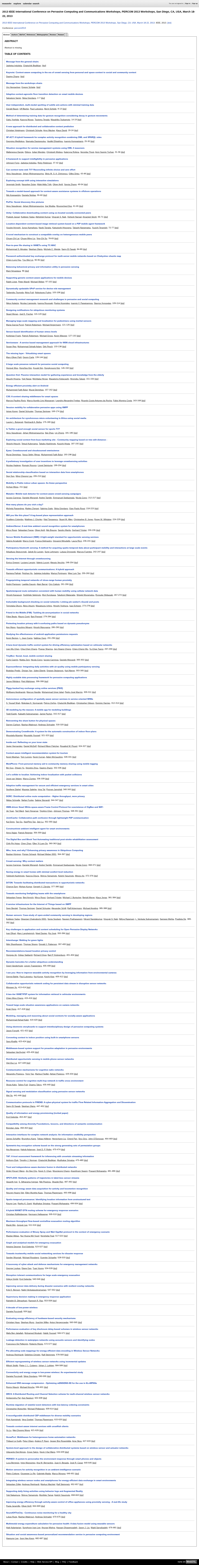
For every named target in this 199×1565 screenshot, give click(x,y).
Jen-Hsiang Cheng (62, 649)
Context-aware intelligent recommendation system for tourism (37, 753)
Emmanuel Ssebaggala (63, 498)
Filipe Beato (11, 616)
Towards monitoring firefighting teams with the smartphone (35, 893)
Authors (15, 35)
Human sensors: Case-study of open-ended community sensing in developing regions (49, 915)
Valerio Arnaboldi (14, 541)
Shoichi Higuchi (13, 443)
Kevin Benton (12, 638)
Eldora (28, 152)
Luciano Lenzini (28, 562)
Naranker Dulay (29, 184)
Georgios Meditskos (15, 141)
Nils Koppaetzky (13, 195)
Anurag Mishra (48, 1527)
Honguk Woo (12, 368)
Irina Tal (41, 789)
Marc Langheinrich (25, 933)
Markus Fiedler (42, 1074)
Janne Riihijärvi (13, 681)
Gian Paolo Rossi (77, 508)
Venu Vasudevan (14, 173)
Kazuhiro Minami (24, 627)
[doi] (169, 23)
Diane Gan (26, 1268)
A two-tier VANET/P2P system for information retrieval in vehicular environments (46, 994)
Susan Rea (11, 346)
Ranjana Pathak (13, 573)
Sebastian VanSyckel (15, 1052)
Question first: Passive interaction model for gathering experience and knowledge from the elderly (55, 375)
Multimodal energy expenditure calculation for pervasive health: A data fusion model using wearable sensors (60, 1523)
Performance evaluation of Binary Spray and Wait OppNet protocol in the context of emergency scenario (58, 1232)
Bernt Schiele (50, 109)
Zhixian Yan (27, 670)
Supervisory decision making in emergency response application (38, 1297)
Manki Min (11, 1225)
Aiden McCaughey (54, 757)
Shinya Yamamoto (48, 876)
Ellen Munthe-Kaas (34, 1193)
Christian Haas (13, 1322)
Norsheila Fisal (47, 1236)
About (6, 1562)
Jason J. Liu (84, 1527)
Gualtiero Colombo (14, 519)
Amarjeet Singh (90, 217)
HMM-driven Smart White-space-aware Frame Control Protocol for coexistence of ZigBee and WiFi (54, 807)
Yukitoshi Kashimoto (15, 876)
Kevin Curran (39, 757)
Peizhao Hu (27, 573)
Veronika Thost (87, 152)
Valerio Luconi (42, 562)
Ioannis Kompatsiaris (73, 141)
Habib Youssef (49, 1333)
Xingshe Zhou (31, 768)
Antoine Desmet (13, 1246)
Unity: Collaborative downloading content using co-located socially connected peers (48, 213)
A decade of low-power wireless (22, 1307)
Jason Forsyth (12, 1030)
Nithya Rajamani (126, 919)
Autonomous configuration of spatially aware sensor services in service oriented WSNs (49, 699)
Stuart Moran (12, 314)
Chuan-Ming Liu (28, 238)
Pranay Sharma (45, 649)
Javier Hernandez (14, 746)
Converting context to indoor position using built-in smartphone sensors (42, 1037)
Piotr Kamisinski (13, 1419)
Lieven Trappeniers (33, 966)
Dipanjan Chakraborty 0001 (33, 919)
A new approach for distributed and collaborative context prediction (40, 126)
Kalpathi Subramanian (28, 714)
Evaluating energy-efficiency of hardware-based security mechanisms (41, 1318)
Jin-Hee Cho (31, 1171)
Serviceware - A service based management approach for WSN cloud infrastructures (47, 342)
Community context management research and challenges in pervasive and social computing (52, 299)
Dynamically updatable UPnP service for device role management (38, 288)
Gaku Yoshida (12, 119)
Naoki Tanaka (45, 227)
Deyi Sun (10, 476)
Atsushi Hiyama (13, 379)
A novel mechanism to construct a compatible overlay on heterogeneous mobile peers (49, 234)
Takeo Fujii (23, 1084)
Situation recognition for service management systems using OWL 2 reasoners (45, 148)
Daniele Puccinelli (14, 1311)
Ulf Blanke (24, 109)
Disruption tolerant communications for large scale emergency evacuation (43, 1275)
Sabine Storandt (42, 800)
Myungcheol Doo (64, 206)
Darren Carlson (13, 724)
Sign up (195, 3)
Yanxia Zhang (70, 184)
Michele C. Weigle (52, 249)
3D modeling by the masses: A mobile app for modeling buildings (38, 710)
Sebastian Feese (26, 530)
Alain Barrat (42, 584)
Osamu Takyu (35, 1084)
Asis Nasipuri (28, 1398)
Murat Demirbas (36, 390)
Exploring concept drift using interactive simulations (32, 180)
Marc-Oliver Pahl (14, 357)
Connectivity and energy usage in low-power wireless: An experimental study (44, 1372)
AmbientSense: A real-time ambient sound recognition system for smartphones (45, 526)
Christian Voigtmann (15, 130)
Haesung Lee (12, 1538)
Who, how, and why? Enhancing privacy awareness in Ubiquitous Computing (44, 850)
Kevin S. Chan (44, 1171)
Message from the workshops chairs (24, 83)
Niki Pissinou (45, 1182)
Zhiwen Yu (19, 768)
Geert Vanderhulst (14, 966)
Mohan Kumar (25, 886)
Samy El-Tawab (68, 249)
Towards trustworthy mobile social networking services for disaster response (44, 1253)
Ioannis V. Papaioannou (82, 303)
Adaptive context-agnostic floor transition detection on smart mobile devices (44, 94)
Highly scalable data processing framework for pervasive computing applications (46, 677)
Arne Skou (77, 1441)
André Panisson (13, 584)
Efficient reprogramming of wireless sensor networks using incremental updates (46, 1361)
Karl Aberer (70, 670)
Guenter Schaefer (48, 1257)
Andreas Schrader (46, 724)
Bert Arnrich (28, 897)
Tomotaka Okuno (14, 606)
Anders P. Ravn (42, 1441)
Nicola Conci (81, 498)
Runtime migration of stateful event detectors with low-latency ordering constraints (47, 1405)
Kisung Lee (11, 1203)
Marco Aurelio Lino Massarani (40, 400)
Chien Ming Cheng (14, 998)
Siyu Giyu (82, 1139)
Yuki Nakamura (13, 1495)
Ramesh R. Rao (35, 1300)
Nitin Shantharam (14, 944)
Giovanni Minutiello (61, 541)
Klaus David (61, 130)
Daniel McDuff (30, 746)
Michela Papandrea (15, 508)
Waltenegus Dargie (15, 152)
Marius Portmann (59, 573)
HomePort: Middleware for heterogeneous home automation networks (40, 1437)
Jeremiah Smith (13, 184)
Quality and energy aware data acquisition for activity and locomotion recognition (47, 1188)
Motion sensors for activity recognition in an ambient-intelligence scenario (43, 1469)
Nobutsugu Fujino (43, 292)
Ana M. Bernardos (44, 1463)
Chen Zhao (26, 843)
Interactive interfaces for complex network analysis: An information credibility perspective (51, 1134)
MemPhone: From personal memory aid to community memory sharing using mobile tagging (52, 764)
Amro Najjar (11, 833)
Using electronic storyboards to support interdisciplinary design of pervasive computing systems (54, 1027)
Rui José (52, 933)
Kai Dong (10, 822)
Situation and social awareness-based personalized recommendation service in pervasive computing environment (63, 1534)
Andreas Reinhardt (14, 1355)
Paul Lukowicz (36, 109)
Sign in (187, 3)
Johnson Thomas (61, 811)
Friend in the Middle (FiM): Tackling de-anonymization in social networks (42, 612)
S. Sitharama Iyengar (28, 1182)
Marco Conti (28, 541)
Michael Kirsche (27, 1387)
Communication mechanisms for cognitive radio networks (35, 1070)
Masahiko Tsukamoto (60, 119)
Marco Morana (59, 1473)
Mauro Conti (24, 616)
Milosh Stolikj (12, 1365)
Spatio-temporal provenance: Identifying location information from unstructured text (48, 1199)
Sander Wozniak (13, 1257)
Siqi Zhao (49, 433)
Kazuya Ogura (32, 876)
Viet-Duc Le (11, 1063)
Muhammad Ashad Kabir (17, 1020)
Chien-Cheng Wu (80, 649)
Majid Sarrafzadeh (99, 1527)
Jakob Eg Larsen (35, 552)
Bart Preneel (36, 616)
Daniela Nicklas (29, 195)
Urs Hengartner (13, 87)
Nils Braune (51, 530)
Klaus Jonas (101, 897)
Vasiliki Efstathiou (55, 141)
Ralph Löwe (11, 282)
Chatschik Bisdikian (32, 65)
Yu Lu (8, 1430)
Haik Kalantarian (13, 1527)
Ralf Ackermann (74, 908)
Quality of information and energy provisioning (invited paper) (37, 1113)
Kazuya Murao (27, 119)
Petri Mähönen (28, 681)
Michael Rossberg (30, 1257)
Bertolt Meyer (88, 897)
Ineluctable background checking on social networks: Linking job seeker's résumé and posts (52, 602)
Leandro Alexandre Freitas (68, 400)
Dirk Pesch (48, 346)
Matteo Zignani (32, 508)
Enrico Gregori (13, 562)
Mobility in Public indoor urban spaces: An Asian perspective (36, 483)
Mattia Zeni (24, 660)
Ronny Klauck (12, 1387)
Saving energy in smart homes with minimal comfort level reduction (39, 872)
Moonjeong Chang (61, 1171)
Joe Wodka (50, 206)
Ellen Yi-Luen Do (40, 843)
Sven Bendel (12, 908)
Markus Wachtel (47, 1484)
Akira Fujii (29, 292)
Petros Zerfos (50, 703)
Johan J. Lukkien (46, 1365)
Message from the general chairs (22, 61)
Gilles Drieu (74, 173)
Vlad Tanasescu (50, 519)
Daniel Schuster (26, 411)
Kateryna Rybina (71, 152)
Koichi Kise (49, 976)
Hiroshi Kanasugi (14, 595)
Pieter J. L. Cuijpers (28, 1365)
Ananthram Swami (79, 1171)
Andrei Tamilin (45, 498)
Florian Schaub (29, 854)
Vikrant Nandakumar (92, 919)
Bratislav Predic (13, 670)
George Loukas (13, 1268)
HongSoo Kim (25, 368)
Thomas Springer (42, 411)
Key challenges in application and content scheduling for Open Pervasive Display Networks (52, 929)
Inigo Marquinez (28, 1463)
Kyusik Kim (38, 368)
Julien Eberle (39, 670)
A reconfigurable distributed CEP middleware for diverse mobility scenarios (43, 1415)
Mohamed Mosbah (33, 1333)
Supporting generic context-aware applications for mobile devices (39, 278)
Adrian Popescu (57, 1074)
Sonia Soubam (54, 919)
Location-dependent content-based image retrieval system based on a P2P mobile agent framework (55, 224)
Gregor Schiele (28, 87)
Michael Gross (46, 336)
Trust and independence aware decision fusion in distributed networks (41, 1167)
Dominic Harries (102, 703)
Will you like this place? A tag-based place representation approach (39, 515)
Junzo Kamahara (29, 227)
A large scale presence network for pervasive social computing (37, 364)
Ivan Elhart (11, 933)
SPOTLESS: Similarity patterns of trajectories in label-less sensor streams (42, 1178)
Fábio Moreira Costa (122, 400)
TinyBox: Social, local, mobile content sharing (29, 656)
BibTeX (22, 35)
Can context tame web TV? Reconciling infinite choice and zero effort (40, 170)
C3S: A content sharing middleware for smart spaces (32, 396)
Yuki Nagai (26, 379)
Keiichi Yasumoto (66, 876)
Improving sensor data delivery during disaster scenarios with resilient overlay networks (50, 1286)
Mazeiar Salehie (29, 789)
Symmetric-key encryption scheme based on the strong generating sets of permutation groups (53, 1145)
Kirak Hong (11, 1009)
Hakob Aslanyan (28, 1149)
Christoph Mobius (54, 152)
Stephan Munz (27, 1322)
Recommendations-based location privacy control (31, 951)
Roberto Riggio (36, 1344)
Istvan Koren (12, 411)
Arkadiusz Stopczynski (16, 552)
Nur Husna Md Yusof (29, 1236)
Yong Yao (29, 1074)
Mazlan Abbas (12, 1236)
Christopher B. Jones (83, 519)
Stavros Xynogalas (102, 303)
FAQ (64, 1562)
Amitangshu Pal (13, 1398)
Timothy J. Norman (28, 1160)
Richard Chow (40, 955)
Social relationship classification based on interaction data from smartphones (45, 472)
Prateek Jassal (13, 217)
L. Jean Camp (26, 638)
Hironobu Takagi (77, 379)
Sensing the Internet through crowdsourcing (28, 558)
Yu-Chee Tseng (96, 649)
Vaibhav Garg (40, 638)
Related (61, 35)
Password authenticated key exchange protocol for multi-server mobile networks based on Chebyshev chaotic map (63, 256)
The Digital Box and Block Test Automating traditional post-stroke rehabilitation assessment (52, 839)
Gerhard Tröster (79, 530)
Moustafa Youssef (32, 735)
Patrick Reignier (25, 833)
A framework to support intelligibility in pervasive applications (37, 159)
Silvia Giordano (29, 98)
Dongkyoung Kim (52, 368)
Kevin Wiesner (60, 336)
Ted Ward (19, 811)
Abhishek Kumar (43, 217)
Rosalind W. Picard (68, 746)
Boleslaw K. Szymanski (32, 703)
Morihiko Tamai (46, 1495)
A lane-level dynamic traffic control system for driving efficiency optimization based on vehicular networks (59, 645)
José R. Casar (76, 1463)
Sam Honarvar (31, 811)
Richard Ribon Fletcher (48, 746)
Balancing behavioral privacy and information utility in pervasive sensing (42, 267)
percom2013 (20, 28)
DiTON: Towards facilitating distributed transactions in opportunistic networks (45, 882)
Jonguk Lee (22, 1225)
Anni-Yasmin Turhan (104, 152)
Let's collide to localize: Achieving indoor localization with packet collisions (44, 774)
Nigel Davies (41, 933)
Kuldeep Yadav (28, 217)
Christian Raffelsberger (16, 1214)
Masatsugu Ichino (44, 606)
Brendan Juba (12, 1128)
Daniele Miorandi (30, 498)
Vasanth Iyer (11, 1182)
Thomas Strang (30, 944)
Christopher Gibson (85, 703)
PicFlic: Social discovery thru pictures (25, 202)
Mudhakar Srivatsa (65, 1160)
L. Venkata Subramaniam (147, 919)
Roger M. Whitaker (102, 519)
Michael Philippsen (36, 1409)
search (36, 3)
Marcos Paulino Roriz (16, 400)
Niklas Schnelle (13, 800)
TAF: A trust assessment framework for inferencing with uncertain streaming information (50, 1156)
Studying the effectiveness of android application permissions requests (42, 634)
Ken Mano (11, 627)
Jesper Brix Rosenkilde (60, 1441)
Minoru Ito (79, 876)
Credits (24, 1562)
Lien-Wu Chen (12, 649)
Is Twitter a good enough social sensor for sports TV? (33, 429)
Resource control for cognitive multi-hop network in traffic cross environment (44, 1081)
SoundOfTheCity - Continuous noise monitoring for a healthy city (38, 1513)
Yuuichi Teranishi (99, 227)
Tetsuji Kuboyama (29, 443)
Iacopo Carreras (13, 498)
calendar (27, 3)
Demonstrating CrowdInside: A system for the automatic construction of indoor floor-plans (51, 731)
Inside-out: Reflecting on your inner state (26, 742)
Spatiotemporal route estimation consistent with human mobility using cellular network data (52, 591)
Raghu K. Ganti (25, 1203)
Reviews (53, 35)
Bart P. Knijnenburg (56, 955)
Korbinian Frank (13, 336)
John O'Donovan (96, 1139)
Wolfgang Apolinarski (15, 692)
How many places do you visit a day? (24, 504)
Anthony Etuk (12, 1160)
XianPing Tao (30, 822)
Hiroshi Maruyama (41, 627)
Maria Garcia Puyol (15, 325)
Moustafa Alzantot (14, 735)
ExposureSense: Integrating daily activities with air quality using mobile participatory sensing (53, 666)
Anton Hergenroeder (59, 1322)
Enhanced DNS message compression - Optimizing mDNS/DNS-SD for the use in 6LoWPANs (51, 1383)
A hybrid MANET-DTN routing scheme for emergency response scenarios (42, 1210)
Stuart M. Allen (66, 519)
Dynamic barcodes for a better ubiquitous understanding (34, 962)
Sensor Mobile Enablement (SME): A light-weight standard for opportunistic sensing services (52, 537)
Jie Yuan (10, 811)
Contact (14, 1562)
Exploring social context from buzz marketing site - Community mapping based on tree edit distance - (56, 440)
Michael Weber (37, 282)
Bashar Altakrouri (29, 724)
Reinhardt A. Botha (33, 422)
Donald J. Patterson (48, 944)
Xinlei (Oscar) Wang (15, 1171)
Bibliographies (42, 35)
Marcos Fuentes (84, 552)
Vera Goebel (27, 1419)
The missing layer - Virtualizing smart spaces (28, 353)
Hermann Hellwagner (38, 1214)
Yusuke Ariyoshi (13, 227)
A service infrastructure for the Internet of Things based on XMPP (38, 904)
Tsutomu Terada (42, 119)
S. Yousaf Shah (13, 703)
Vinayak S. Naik (59, 217)
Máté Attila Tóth (44, 184)
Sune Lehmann (52, 552)
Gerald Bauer (12, 109)
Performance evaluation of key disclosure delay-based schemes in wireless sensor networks (52, 1329)
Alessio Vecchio (57, 562)
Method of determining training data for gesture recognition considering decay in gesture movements (57, 115)
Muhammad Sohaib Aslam (29, 346)
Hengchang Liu (59, 1139)
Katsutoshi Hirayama (61, 227)
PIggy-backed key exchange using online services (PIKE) (34, 688)
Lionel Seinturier (45, 465)
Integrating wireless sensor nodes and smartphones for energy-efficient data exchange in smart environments (61, 1480)
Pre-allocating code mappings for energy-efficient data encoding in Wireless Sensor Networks (53, 1351)
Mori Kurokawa (49, 595)
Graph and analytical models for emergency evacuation (33, 1243)
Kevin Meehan (12, 757)
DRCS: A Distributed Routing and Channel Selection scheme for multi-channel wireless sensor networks (58, 1394)
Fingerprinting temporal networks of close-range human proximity (39, 580)
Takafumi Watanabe (66, 595)
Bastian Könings (13, 854)
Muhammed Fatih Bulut (17, 390)
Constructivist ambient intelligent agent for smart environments (37, 828)
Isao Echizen (75, 606)
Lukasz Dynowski (68, 552)
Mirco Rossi (11, 530)
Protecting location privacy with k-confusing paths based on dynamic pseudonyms (47, 623)
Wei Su (9, 1095)
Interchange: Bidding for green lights (24, 940)
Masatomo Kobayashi (59, 379)
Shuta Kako (11, 1084)
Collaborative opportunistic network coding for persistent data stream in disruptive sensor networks (56, 983)
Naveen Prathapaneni (72, 919)
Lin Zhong (59, 433)
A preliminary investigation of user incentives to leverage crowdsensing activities (46, 461)
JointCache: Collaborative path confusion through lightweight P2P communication (47, 818)
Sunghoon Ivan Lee (31, 1527)
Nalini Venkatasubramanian (33, 1290)
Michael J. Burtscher (72, 897)
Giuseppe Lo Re (28, 1473)
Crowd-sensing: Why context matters (24, 861)
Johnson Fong (12, 163)
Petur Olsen (28, 1441)
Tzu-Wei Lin (27, 260)
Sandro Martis (64, 530)
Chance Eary (12, 886)
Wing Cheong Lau (24, 476)
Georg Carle (28, 357)
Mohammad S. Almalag (17, 249)
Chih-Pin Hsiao (13, 843)
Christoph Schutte (34, 130)
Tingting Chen (45, 811)
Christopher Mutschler (16, 1409)
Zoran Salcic (32, 1452)
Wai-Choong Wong (21, 1430)
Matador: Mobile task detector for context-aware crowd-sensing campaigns (43, 494)
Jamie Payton (46, 714)
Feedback (73, 1562)
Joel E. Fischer (26, 314)
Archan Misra (12, 487)
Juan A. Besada (61, 1463)
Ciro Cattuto (54, 584)
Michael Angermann (52, 325)
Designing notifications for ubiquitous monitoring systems (35, 310)
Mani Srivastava (13, 271)
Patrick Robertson (33, 325)
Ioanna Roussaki (45, 303)
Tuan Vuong (38, 1268)
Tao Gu (19, 822)
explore (17, 3)
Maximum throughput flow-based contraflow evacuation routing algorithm (43, 1221)
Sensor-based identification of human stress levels (31, 331)
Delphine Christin (32, 1355)
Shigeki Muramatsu (85, 595)
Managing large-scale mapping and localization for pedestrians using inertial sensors (48, 321)
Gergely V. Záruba (41, 886)
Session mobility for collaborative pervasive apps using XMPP (37, 407)
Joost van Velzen (14, 778)
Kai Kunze (38, 976)
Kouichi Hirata (63, 443)
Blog (57, 1562)
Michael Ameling (90, 908)
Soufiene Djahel (13, 789)
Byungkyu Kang (29, 1139)
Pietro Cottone (12, 1473)
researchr (6, 3)
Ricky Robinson (45, 163)
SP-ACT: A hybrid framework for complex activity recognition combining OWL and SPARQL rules (54, 137)
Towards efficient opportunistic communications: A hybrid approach (40, 569)
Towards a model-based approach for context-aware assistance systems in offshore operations (53, 191)
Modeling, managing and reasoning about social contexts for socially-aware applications (50, 1016)
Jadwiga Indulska (14, 65)
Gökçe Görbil (12, 1279)
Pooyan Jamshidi (54, 789)
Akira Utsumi (29, 606)
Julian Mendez (38, 152)
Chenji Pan (72, 1139)
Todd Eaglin (11, 714)
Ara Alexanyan (12, 1149)
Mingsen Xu (11, 987)
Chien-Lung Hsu (13, 260)
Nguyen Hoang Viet (15, 1193)
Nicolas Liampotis (28, 303)
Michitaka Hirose (40, 379)
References (31, 35)
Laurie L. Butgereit (14, 422)
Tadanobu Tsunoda (15, 292)
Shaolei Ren (57, 1182)
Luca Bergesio (12, 1463)
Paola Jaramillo (13, 1506)
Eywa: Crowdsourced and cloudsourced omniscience (32, 450)
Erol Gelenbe (12, 1117)
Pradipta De (180, 919)
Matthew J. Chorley (33, 519)
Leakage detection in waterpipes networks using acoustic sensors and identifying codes (50, 1340)
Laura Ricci (77, 541)
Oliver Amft (58, 184)
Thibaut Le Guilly (14, 1441)
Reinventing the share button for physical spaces (31, 721)
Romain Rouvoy (29, 465)
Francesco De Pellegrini (17, 1344)
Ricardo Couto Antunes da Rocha (96, 400)
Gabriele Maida (44, 1473)
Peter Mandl (23, 282)
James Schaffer (13, 1139)
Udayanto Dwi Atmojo (16, 1452)
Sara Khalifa (11, 1041)
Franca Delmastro (43, 541)
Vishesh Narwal (74, 217)
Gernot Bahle (12, 976)
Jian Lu (40, 822)
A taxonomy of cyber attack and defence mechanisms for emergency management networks (51, 1264)
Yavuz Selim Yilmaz (31, 454)
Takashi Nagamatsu (82, 227)
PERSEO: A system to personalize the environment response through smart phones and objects (53, 1459)
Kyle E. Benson (13, 1290)
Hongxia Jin (11, 955)
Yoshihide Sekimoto (32, 595)
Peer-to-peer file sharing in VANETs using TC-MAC (31, 245)
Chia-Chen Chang (29, 649)
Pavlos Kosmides (62, 303)
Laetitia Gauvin (29, 584)
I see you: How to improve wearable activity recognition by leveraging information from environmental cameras (61, 972)
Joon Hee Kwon (27, 1538)
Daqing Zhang (12, 76)
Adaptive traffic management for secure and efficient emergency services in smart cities (50, 785)
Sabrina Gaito (46, 508)
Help (32, 1562)
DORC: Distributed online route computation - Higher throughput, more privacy (45, 796)
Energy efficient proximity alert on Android (27, 386)
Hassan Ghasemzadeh (66, 1527)
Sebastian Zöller (13, 1484)
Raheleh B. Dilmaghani (16, 1300)
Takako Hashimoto (47, 443)
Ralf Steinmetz (48, 1355)
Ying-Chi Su (41, 238)
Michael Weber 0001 (46, 854)
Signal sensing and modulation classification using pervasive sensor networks (45, 1091)
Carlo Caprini (12, 660)
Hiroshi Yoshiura (60, 606)
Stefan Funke (27, 800)
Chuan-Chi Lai (12, 238)
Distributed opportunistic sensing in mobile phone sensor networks (40, 1059)
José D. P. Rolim (44, 1149)
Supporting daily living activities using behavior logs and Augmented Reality (44, 1491)
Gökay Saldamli (25, 955)
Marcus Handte (34, 692)
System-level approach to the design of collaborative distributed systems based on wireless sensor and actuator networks (67, 1448)
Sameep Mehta (167, 919)
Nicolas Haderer (13, 465)
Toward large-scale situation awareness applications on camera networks (42, 1005)
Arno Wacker (49, 130)
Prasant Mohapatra (97, 1171)
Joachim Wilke (42, 1322)
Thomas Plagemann (53, 1193)
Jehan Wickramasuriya (33, 173)
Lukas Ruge (11, 1517)
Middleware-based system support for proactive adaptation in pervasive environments (49, 1048)
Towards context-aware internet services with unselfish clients (37, 1426)
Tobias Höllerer (44, 1139)
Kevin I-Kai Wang (47, 1452)
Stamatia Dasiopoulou (36, 141)
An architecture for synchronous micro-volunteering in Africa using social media (46, 418)
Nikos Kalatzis (12, 303)
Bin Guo (10, 768)
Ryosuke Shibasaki (104, 595)
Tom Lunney (26, 757)
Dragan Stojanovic (55, 670)
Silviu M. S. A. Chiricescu (56, 173)
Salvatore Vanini (13, 98)
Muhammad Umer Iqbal (53, 692)
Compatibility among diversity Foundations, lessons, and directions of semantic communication (54, 1124)
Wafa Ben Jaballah (14, 1333)
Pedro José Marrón (74, 692)
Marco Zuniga (29, 778)
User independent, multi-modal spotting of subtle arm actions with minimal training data (50, 105)
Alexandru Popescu (15, 1074)
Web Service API (44, 1562)
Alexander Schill (58, 908)
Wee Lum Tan (74, 573)
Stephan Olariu (36, 249)
